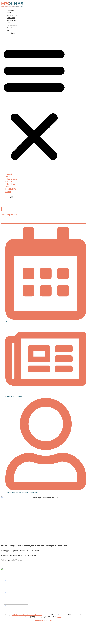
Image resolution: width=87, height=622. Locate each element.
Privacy (60, 617)
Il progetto (9, 174)
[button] (34, 103)
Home (3, 215)
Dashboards (9, 182)
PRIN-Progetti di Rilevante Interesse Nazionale (27, 615)
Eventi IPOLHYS (10, 189)
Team (7, 176)
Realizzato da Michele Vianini (43, 620)
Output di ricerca (11, 179)
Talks (7, 187)
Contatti (8, 192)
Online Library (10, 184)
